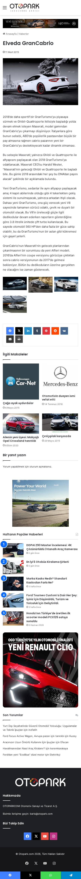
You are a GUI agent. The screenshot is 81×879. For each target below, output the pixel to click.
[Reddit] (55, 331)
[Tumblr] (37, 331)
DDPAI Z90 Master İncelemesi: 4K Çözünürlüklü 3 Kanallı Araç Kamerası (52, 547)
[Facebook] (10, 331)
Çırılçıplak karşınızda (56, 436)
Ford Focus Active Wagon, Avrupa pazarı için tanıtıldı (33, 736)
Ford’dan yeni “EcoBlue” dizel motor (23, 754)
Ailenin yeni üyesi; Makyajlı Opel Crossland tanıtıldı (21, 439)
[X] (19, 331)
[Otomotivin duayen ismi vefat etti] (60, 377)
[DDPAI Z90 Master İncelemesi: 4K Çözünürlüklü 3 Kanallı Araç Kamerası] (13, 550)
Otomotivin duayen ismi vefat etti (58, 397)
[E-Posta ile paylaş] (10, 339)
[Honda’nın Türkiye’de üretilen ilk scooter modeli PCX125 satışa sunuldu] (13, 618)
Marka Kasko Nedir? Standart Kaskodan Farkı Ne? (46, 580)
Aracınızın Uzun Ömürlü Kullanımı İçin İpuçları (29, 742)
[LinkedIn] (28, 331)
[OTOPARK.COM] (24, 8)
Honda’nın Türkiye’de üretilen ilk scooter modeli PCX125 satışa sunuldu (48, 617)
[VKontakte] (64, 331)
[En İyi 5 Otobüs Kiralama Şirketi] (13, 567)
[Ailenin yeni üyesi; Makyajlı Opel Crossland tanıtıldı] (21, 423)
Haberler (24, 33)
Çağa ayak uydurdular (18, 403)
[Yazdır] (19, 339)
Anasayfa (11, 33)
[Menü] (5, 9)
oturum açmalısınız (40, 466)
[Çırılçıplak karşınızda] (60, 423)
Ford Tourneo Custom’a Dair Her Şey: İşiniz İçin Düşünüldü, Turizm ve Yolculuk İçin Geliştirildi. (51, 599)
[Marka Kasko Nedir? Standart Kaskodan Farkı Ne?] (13, 584)
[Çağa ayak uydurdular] (21, 381)
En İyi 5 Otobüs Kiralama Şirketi (47, 562)
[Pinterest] (46, 331)
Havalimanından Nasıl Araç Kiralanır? (24, 748)
